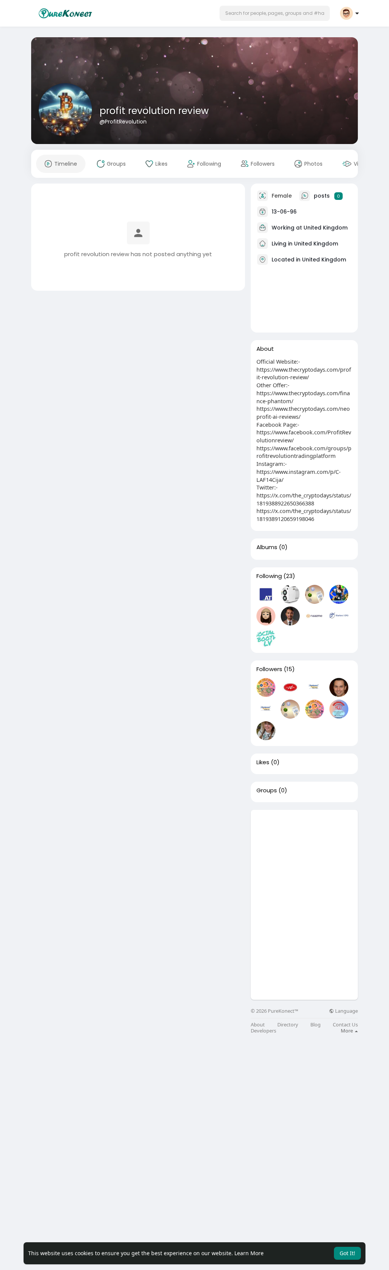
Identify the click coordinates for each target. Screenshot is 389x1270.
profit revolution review (154, 110)
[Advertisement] (304, 857)
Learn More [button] (249, 1253)
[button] (275, 13)
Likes (262, 762)
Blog (315, 1024)
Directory (287, 1024)
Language (346, 1011)
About (258, 1024)
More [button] (347, 1030)
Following (269, 576)
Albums (266, 547)
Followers (269, 669)
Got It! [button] (347, 1253)
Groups (266, 790)
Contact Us (345, 1024)
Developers (263, 1030)
